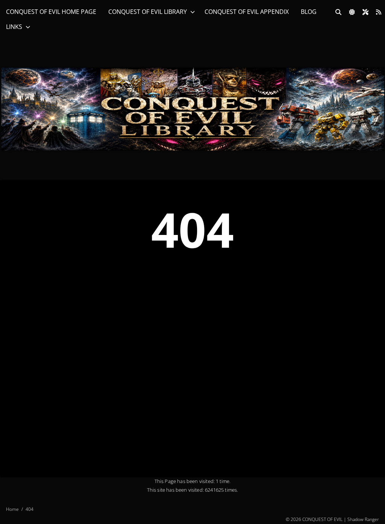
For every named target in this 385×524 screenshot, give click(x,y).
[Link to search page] (338, 12)
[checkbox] (352, 12)
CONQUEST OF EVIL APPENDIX (247, 12)
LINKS (14, 27)
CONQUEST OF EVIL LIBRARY (147, 12)
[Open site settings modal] (365, 12)
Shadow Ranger (363, 519)
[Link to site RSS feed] (378, 12)
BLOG (309, 12)
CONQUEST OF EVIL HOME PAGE (51, 12)
